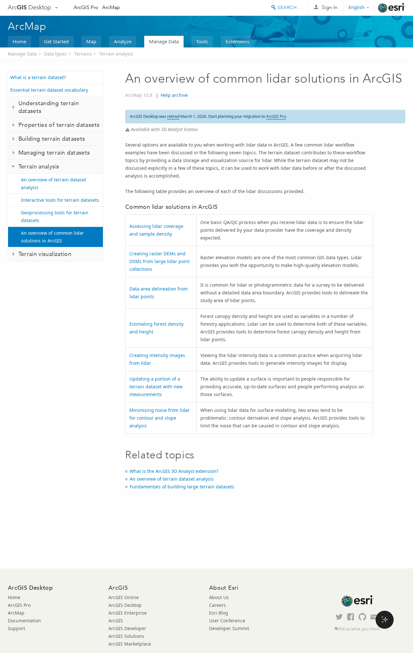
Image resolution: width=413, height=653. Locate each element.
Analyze (122, 41)
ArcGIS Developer (127, 628)
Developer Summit (229, 628)
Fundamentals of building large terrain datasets (182, 487)
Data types (55, 54)
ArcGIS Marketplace (129, 644)
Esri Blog (218, 613)
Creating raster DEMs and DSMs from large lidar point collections (159, 261)
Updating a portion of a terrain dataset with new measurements (156, 386)
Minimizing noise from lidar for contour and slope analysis (159, 418)
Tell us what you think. (359, 629)
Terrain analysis (116, 54)
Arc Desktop (29, 7)
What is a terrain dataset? (38, 77)
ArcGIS (115, 620)
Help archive (174, 95)
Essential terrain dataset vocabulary (49, 90)
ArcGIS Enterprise (127, 613)
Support (16, 628)
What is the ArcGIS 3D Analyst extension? (174, 471)
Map (91, 41)
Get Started (56, 41)
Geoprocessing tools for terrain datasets (54, 216)
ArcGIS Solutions (126, 636)
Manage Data (164, 41)
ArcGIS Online (123, 597)
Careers (217, 605)
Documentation (24, 620)
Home (19, 41)
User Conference (227, 620)
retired (173, 116)
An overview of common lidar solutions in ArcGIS (52, 237)
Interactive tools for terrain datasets (60, 200)
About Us (219, 597)
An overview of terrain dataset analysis (53, 183)
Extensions (237, 41)
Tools (202, 41)
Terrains (83, 54)
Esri (391, 7)
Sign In (329, 7)
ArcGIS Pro (86, 7)
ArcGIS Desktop (125, 605)
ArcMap (111, 7)
